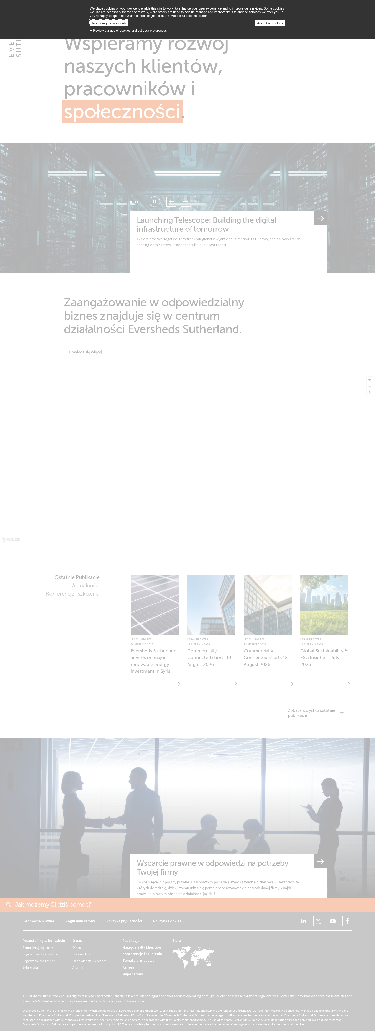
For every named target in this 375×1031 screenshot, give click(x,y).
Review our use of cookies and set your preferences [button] (130, 30)
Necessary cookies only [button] (109, 23)
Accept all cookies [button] (270, 23)
